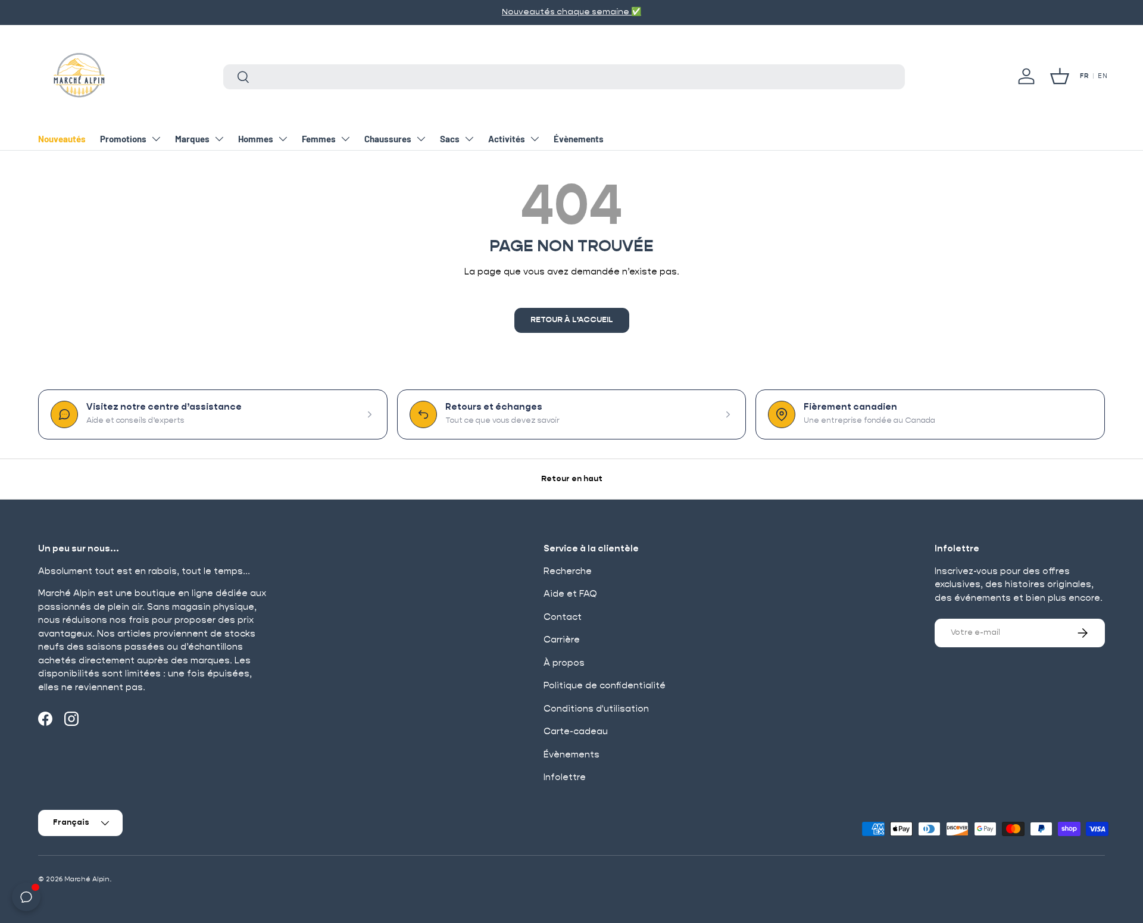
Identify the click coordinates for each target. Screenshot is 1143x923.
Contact (563, 617)
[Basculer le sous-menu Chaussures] (421, 139)
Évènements (579, 138)
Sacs (450, 138)
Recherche (568, 571)
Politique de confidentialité (605, 685)
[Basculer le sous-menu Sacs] (469, 139)
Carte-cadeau (576, 731)
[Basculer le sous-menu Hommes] (283, 139)
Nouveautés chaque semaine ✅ (571, 12)
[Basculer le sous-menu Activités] (534, 139)
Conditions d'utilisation (596, 708)
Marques (192, 138)
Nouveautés (62, 138)
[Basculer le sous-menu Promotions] (156, 139)
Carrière (562, 639)
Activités (506, 138)
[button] (1060, 76)
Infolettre (565, 777)
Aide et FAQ (570, 594)
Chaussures (387, 138)
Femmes (319, 138)
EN (1102, 76)
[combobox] (564, 76)
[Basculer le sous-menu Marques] (219, 139)
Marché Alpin (87, 879)
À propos (564, 663)
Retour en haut (571, 479)
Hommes (255, 138)
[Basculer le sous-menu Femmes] (345, 139)
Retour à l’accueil (571, 320)
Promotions (123, 138)
